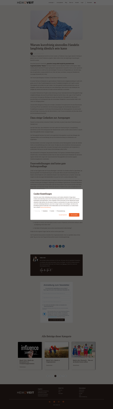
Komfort (52, 211)
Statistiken (45, 211)
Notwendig (37, 211)
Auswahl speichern (63, 214)
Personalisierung (61, 211)
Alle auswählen (74, 214)
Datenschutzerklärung (45, 207)
